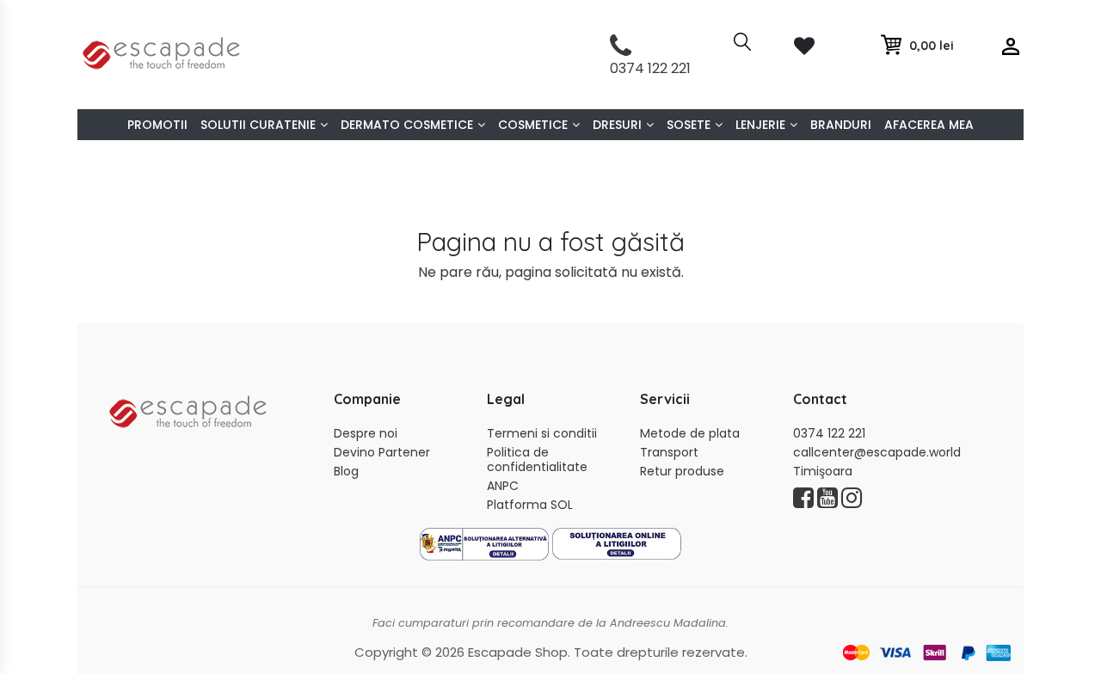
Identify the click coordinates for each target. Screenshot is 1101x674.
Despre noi (365, 433)
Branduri (840, 125)
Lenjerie (760, 125)
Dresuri (617, 125)
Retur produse (682, 471)
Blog (346, 471)
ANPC (503, 486)
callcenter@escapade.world (877, 452)
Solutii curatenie (258, 125)
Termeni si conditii (542, 433)
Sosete (688, 125)
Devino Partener (382, 452)
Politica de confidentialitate (537, 460)
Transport (669, 452)
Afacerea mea (929, 125)
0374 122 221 (829, 433)
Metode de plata (690, 433)
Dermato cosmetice (407, 125)
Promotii (157, 125)
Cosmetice (533, 125)
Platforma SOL (530, 505)
